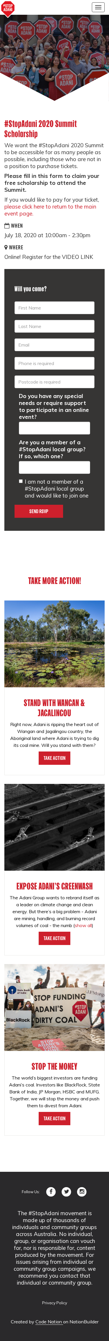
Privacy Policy (54, 1303)
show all (83, 925)
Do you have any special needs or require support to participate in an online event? (54, 406)
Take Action (54, 758)
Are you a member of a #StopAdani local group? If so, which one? (52, 449)
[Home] (8, 9)
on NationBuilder (81, 1322)
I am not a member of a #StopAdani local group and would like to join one (56, 488)
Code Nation (49, 1322)
